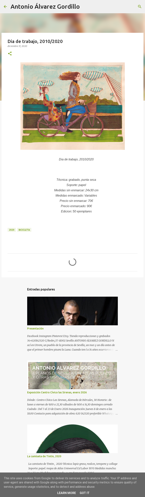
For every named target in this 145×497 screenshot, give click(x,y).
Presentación (35, 328)
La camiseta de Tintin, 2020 (44, 456)
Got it (84, 493)
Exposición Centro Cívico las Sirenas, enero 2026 (57, 392)
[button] (10, 53)
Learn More (66, 493)
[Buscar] (85, 6)
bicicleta (24, 230)
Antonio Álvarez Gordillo (45, 6)
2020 (11, 230)
